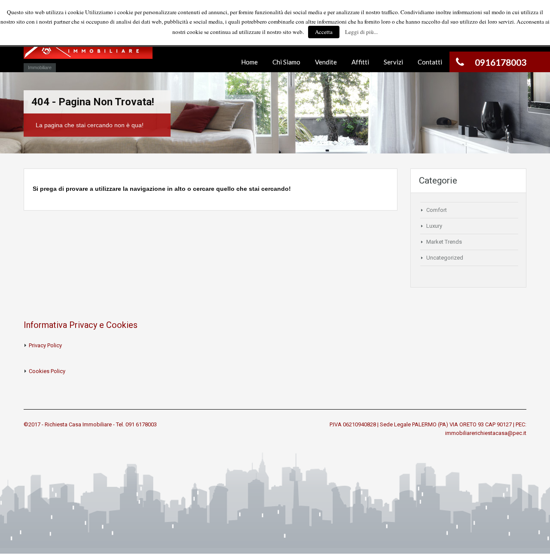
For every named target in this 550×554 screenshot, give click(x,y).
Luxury (434, 226)
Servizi (393, 62)
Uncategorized (444, 257)
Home (249, 62)
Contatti (430, 62)
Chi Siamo (286, 62)
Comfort (436, 210)
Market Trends (444, 242)
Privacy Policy (45, 345)
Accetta (324, 32)
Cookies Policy (47, 371)
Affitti (360, 62)
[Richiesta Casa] (88, 50)
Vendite (326, 62)
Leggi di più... (361, 32)
